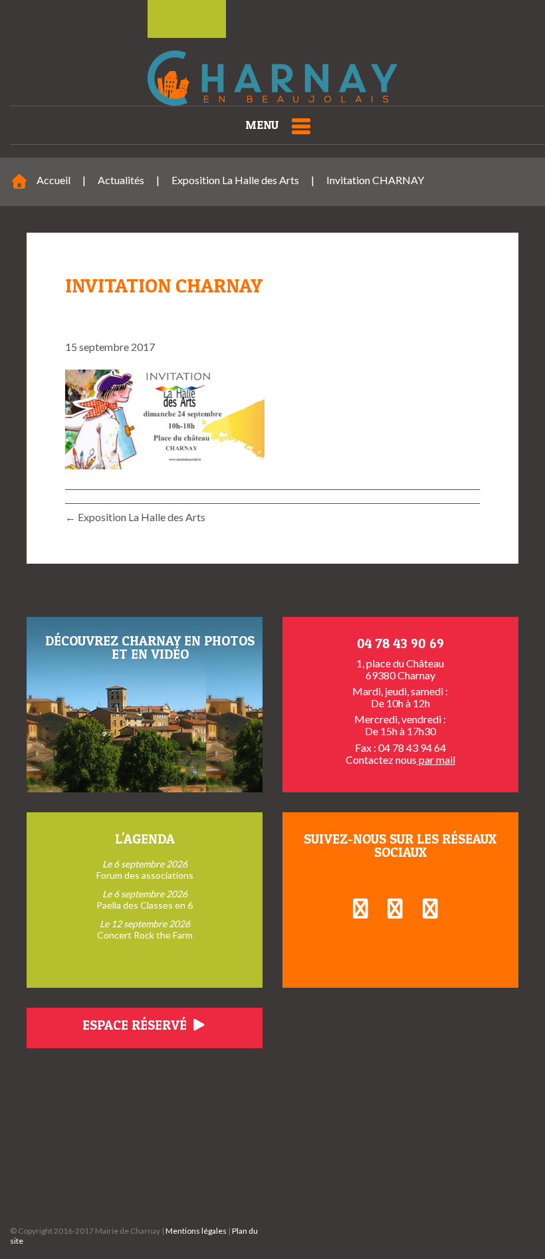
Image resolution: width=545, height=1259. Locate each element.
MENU (261, 125)
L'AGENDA (145, 839)
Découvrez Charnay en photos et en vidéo (150, 647)
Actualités (121, 179)
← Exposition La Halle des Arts (135, 517)
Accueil (53, 179)
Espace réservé (136, 1025)
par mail (436, 759)
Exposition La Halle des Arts (235, 179)
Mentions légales (196, 1231)
